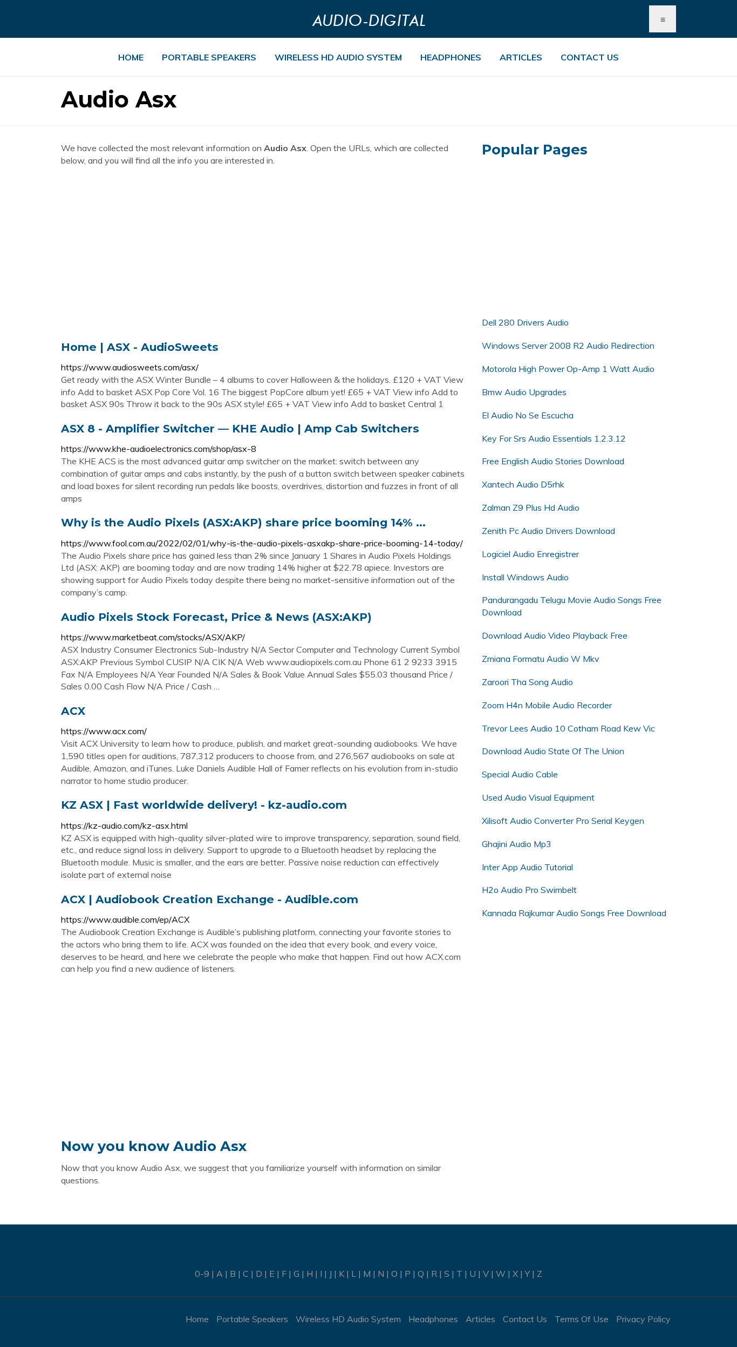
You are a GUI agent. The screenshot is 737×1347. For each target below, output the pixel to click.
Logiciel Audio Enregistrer (530, 554)
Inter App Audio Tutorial (527, 867)
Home (131, 57)
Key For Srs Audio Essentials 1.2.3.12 (554, 438)
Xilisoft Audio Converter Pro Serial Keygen (563, 820)
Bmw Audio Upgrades (524, 392)
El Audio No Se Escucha (528, 415)
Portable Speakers (209, 57)
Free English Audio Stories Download (553, 461)
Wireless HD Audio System (338, 57)
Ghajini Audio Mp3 (516, 843)
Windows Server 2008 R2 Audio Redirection (568, 345)
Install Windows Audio (525, 577)
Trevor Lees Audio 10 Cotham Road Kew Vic (568, 728)
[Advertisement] (263, 253)
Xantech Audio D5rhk (523, 484)
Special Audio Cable (520, 774)
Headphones (450, 57)
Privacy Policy (643, 1319)
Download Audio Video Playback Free (554, 635)
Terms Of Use (582, 1319)
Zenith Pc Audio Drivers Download (548, 530)
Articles (521, 57)
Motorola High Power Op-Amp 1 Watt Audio (568, 368)
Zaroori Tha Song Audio (527, 681)
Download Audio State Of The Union (553, 751)
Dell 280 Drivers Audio (525, 322)
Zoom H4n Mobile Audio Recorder (547, 705)
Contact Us (590, 57)
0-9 (202, 1273)
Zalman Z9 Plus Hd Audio (530, 507)
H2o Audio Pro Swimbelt (529, 889)
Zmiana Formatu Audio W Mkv (540, 658)
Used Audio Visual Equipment (538, 797)
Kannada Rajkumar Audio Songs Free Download (574, 913)
